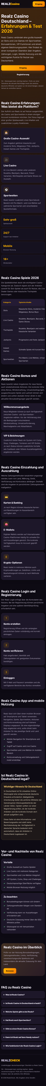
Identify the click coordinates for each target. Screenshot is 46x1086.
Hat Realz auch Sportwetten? (18, 1020)
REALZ (10, 4)
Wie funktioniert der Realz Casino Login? (23, 1046)
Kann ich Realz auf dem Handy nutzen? (22, 1037)
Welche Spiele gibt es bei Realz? (19, 1012)
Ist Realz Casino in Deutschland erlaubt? (23, 1003)
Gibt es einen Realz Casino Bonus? (20, 1029)
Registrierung (23, 74)
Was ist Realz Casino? (15, 995)
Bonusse (10, 971)
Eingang (38, 4)
